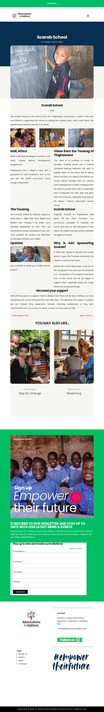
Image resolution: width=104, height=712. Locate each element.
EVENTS (22, 657)
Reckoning (74, 393)
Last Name (18, 572)
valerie (47, 42)
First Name (18, 561)
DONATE (51, 3)
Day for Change (30, 393)
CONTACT (23, 664)
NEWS (21, 660)
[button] (102, 2)
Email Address (19, 551)
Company (17, 581)
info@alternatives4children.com (72, 628)
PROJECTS (23, 654)
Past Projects (30, 389)
